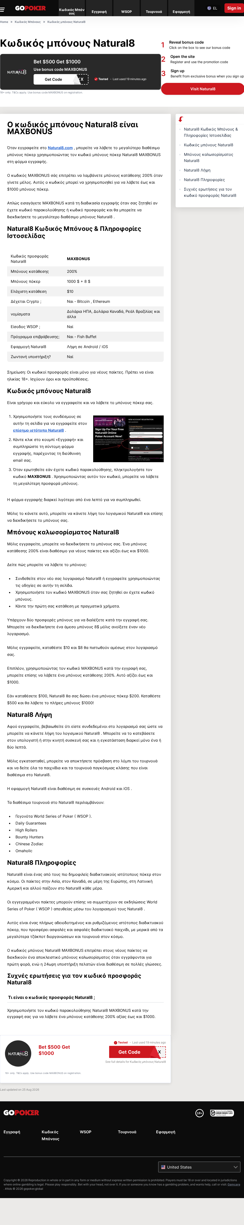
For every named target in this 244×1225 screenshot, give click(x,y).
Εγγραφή (12, 1131)
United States (179, 1167)
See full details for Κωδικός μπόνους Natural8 (135, 1061)
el (215, 8)
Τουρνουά (127, 1131)
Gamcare (234, 1184)
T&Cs (15, 92)
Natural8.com (60, 147)
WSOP (85, 1131)
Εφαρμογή (165, 1131)
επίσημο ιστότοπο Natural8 (38, 430)
